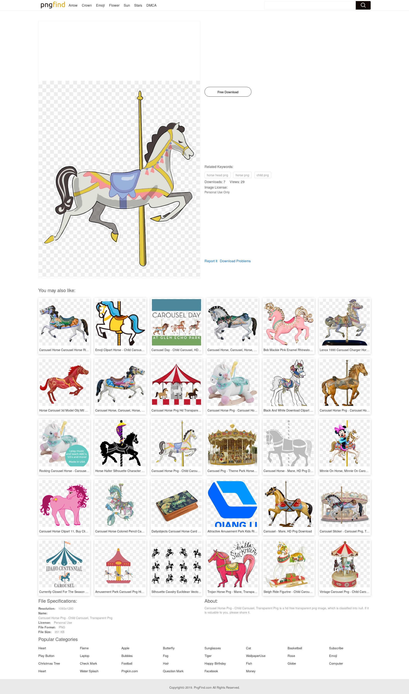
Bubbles (127, 655)
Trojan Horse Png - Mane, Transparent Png (236, 591)
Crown (87, 5)
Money (251, 671)
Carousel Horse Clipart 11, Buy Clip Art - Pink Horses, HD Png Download (88, 531)
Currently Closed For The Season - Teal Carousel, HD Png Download (85, 591)
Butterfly (169, 648)
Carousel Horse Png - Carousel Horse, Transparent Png (357, 410)
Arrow (73, 5)
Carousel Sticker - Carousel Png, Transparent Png (353, 531)
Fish (249, 663)
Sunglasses (212, 648)
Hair (166, 663)
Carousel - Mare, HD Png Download (288, 531)
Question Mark (173, 671)
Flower (114, 5)
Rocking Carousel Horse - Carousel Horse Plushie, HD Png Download (86, 471)
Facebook (211, 671)
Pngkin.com (129, 671)
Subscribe (336, 648)
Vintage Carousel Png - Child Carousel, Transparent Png (358, 591)
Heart (42, 648)
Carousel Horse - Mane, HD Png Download (292, 471)
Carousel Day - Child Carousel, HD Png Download (185, 350)
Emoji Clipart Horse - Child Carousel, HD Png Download (132, 350)
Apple (125, 648)
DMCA (151, 5)
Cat (248, 648)
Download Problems (235, 260)
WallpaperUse (255, 655)
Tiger (208, 655)
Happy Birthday (215, 663)
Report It (210, 260)
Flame (84, 648)
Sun (127, 5)
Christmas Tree (49, 663)
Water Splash (89, 671)
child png (263, 175)
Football (126, 663)
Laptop (84, 655)
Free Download (227, 92)
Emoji (100, 5)
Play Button (46, 655)
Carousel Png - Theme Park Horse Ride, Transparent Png (246, 471)
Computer (336, 663)
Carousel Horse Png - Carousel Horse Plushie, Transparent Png (250, 410)
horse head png (217, 175)
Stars (138, 5)
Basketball (295, 648)
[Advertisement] (119, 51)
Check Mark (88, 663)
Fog (165, 655)
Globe (292, 663)
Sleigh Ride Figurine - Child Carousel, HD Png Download (302, 591)
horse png (242, 175)
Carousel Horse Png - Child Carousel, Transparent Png (188, 471)
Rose (291, 655)
